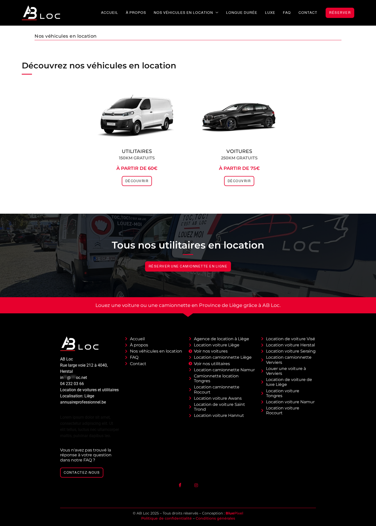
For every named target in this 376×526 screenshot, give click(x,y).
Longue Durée (241, 13)
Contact (307, 13)
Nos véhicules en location (183, 13)
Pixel (234, 513)
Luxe (270, 13)
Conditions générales (215, 518)
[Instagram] (196, 485)
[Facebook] (180, 485)
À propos (136, 13)
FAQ (287, 13)
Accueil (109, 13)
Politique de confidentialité (166, 518)
